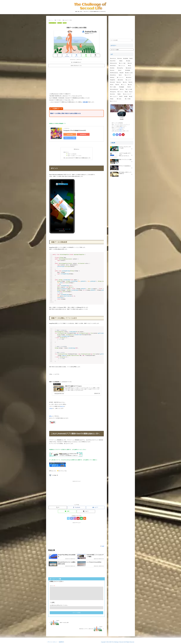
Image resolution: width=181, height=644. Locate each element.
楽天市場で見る (83, 134)
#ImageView (60, 22)
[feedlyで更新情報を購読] (81, 518)
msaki (121, 119)
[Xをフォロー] (68, 518)
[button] (95, 55)
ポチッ (50, 416)
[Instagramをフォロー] (74, 518)
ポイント (67, 152)
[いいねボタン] (50, 475)
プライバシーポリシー (52, 642)
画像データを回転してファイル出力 (74, 155)
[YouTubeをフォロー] (78, 518)
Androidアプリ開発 (53, 22)
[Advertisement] (62, 78)
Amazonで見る (70, 134)
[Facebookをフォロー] (71, 518)
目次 (75, 149)
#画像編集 (64, 22)
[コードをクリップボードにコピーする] (102, 255)
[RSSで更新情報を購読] (84, 518)
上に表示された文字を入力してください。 (59, 605)
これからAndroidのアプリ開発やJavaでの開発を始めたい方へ (78, 157)
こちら (50, 408)
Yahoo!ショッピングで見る (70, 137)
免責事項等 (61, 642)
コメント (62, 406)
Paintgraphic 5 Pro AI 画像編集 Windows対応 (74, 130)
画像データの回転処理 (72, 153)
